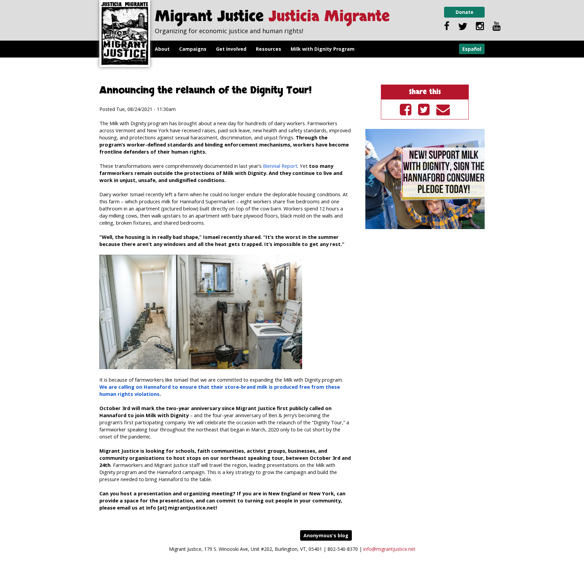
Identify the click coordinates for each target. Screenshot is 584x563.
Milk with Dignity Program (323, 49)
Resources (268, 49)
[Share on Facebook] (405, 109)
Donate (464, 12)
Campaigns (192, 49)
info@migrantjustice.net (389, 549)
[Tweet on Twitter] (424, 109)
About (162, 49)
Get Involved (231, 49)
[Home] (124, 33)
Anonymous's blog (325, 535)
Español (471, 49)
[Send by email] (443, 109)
